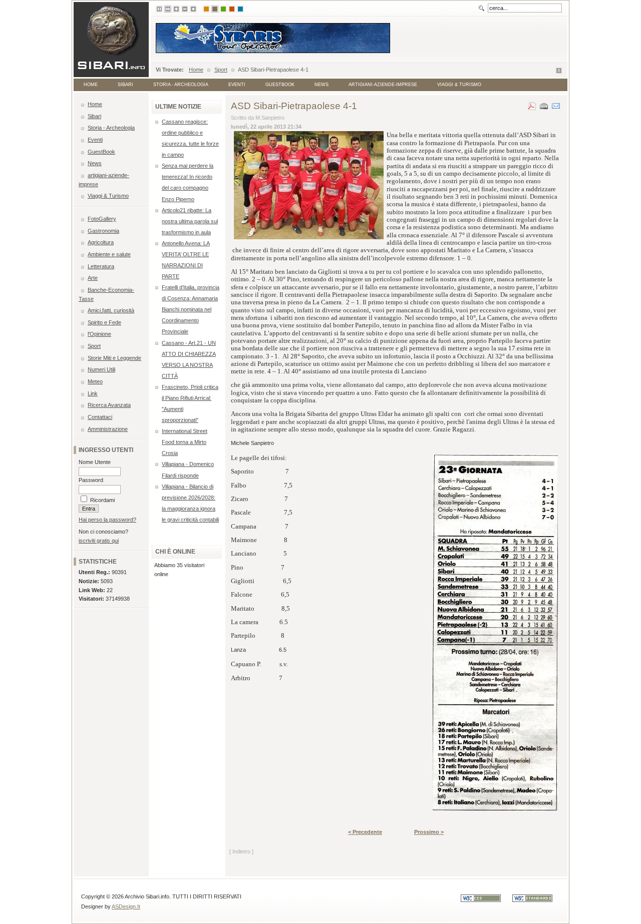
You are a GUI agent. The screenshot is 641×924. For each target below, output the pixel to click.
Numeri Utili (101, 369)
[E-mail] (556, 104)
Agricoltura (101, 242)
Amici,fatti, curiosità (111, 310)
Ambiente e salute (109, 254)
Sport (220, 70)
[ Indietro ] (241, 851)
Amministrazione (108, 429)
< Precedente (365, 832)
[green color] (223, 9)
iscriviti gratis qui (99, 541)
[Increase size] (176, 9)
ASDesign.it (126, 906)
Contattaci (100, 417)
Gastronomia (103, 231)
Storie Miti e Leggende (114, 358)
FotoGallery (102, 219)
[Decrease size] (184, 9)
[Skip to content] (558, 72)
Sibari (125, 84)
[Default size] (193, 9)
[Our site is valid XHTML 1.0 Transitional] (537, 900)
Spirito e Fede (104, 322)
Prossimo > (429, 832)
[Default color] (206, 9)
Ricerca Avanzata (109, 405)
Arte (93, 278)
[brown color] (214, 9)
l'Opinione (99, 334)
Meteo (95, 381)
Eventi (236, 84)
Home (196, 70)
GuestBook (279, 84)
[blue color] (240, 9)
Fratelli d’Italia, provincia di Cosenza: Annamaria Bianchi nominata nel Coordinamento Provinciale (190, 309)
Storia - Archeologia (180, 84)
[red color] (231, 9)
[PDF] (532, 104)
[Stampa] (544, 104)
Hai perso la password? (107, 520)
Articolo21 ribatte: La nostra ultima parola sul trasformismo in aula (190, 221)
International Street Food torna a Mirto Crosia (184, 442)
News (321, 84)
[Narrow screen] (159, 9)
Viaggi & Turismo (459, 84)
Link (93, 393)
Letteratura (101, 266)
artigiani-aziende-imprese (383, 84)
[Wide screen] (167, 9)
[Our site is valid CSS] (486, 900)
